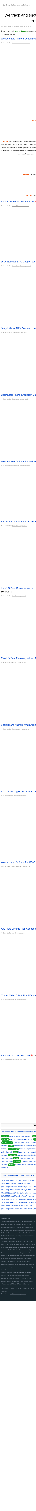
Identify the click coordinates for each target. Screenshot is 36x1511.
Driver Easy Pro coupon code (21, 266)
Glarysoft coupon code (19, 332)
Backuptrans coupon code (20, 729)
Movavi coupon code (19, 999)
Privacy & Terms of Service (20, 1284)
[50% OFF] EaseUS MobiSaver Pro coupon (16, 1205)
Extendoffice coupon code (20, 206)
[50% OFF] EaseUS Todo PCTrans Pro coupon (17, 1196)
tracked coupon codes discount (16, 1136)
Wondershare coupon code (21, 43)
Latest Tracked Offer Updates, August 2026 (18, 1175)
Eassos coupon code (19, 1059)
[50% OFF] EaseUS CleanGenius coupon (15, 1183)
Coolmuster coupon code (20, 399)
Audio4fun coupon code (19, 526)
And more (4, 1168)
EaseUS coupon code (19, 596)
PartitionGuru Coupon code (15, 1055)
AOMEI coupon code (19, 795)
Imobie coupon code (18, 933)
